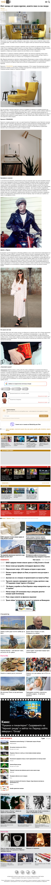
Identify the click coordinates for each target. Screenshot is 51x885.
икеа (28, 429)
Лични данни (24, 878)
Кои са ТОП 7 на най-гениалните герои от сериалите (30, 477)
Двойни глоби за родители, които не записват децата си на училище (6, 445)
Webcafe (3, 8)
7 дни (43, 738)
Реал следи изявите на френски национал (21, 597)
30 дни (48, 738)
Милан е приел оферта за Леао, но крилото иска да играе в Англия (27, 573)
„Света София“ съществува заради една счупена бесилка (37, 651)
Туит (26, 389)
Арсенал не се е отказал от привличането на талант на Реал (27, 578)
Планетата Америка (15, 399)
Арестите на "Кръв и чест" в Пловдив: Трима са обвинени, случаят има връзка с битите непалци (31, 445)
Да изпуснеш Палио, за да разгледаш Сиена (12, 693)
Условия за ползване (16, 878)
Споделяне (6, 389)
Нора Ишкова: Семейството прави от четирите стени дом (18, 512)
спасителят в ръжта (19, 429)
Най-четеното (46, 560)
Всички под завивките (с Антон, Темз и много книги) (31, 512)
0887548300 (41, 876)
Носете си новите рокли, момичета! (11, 673)
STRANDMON (9, 66)
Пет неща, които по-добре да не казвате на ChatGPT (19, 444)
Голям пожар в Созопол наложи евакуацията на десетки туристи (36, 537)
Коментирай (45, 483)
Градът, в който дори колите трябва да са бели (13, 632)
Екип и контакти (36, 878)
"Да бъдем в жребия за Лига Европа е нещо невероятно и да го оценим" (28, 587)
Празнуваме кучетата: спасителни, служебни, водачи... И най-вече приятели (36, 693)
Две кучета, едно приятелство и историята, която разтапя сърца (42, 513)
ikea (26, 429)
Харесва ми (17, 389)
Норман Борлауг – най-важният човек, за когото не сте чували (12, 651)
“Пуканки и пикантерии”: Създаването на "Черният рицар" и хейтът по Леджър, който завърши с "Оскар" (25, 728)
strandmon (43, 429)
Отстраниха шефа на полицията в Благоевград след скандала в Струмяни (38, 556)
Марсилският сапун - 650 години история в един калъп (18, 477)
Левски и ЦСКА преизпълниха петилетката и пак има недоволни (44, 477)
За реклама (29, 878)
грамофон (11, 429)
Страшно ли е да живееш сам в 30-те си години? (38, 674)
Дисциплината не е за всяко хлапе (19, 393)
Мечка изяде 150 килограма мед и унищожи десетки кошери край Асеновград (25, 593)
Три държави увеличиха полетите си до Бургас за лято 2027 (13, 556)
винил (7, 429)
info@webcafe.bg (34, 876)
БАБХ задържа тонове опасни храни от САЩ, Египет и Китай (12, 537)
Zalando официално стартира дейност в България (18, 496)
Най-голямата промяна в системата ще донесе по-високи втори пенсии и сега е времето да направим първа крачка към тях (6, 496)
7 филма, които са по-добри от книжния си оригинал (43, 444)
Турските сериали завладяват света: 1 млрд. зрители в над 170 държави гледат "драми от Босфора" (6, 477)
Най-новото (36, 560)
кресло (31, 429)
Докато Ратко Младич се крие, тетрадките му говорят (35, 632)
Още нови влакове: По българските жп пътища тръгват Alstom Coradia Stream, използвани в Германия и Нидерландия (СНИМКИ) (31, 496)
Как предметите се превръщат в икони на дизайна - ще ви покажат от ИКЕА (6, 513)
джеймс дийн (37, 429)
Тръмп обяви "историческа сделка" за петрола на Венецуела (27, 600)
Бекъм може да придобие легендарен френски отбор (25, 566)
